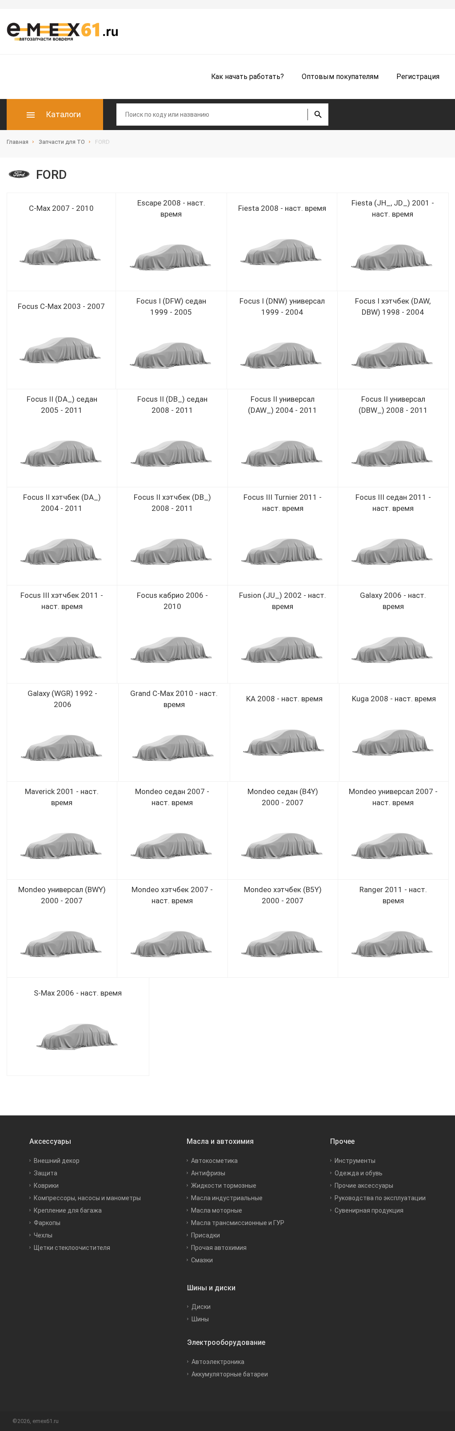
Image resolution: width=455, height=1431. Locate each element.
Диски (201, 1306)
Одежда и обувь (359, 1173)
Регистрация (417, 76)
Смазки (202, 1260)
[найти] (317, 114)
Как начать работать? (247, 76)
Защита (45, 1173)
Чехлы (43, 1235)
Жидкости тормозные (223, 1185)
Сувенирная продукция (369, 1210)
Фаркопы (47, 1222)
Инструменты (355, 1160)
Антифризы (208, 1173)
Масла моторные (216, 1210)
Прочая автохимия (219, 1247)
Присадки (205, 1235)
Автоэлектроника (218, 1361)
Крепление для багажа (68, 1210)
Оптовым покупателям (340, 76)
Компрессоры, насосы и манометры (87, 1198)
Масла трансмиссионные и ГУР (237, 1222)
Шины (200, 1319)
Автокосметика (214, 1160)
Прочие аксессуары (364, 1185)
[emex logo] (67, 31)
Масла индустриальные (227, 1198)
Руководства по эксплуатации (380, 1198)
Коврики (46, 1185)
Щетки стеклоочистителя (72, 1247)
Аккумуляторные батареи (230, 1374)
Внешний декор (57, 1160)
